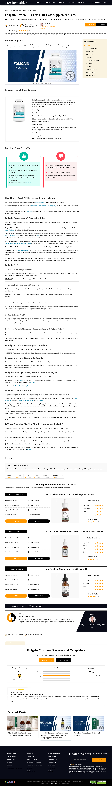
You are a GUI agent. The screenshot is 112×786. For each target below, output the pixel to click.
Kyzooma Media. (54, 783)
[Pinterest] (102, 753)
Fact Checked (11, 25)
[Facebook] (93, 753)
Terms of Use (51, 768)
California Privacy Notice (34, 765)
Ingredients (89, 57)
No (37, 606)
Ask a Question (101, 24)
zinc (38, 235)
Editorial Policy (52, 759)
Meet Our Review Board (35, 634)
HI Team (31, 24)
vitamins (29, 211)
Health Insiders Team (27, 617)
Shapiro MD (30, 400)
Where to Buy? (90, 72)
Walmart (32, 382)
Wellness (9, 762)
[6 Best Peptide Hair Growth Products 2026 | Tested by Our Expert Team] (22, 723)
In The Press (31, 771)
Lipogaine (40, 400)
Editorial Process (32, 759)
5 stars (27, 689)
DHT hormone (39, 202)
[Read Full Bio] (68, 623)
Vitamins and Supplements (14, 768)
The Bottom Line (91, 75)
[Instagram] (99, 753)
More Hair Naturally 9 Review (24, 386)
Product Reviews (11, 753)
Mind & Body (11, 759)
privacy (73, 764)
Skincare (9, 765)
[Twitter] (97, 753)
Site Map (50, 771)
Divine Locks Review (22, 250)
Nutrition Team (52, 756)
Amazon (20, 380)
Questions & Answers (92, 60)
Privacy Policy (52, 765)
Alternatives (89, 63)
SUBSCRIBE (96, 2)
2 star (21, 689)
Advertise (30, 768)
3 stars (23, 689)
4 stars (25, 689)
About (88, 45)
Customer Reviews (90, 24)
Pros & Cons (90, 51)
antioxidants (28, 183)
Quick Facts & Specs (92, 48)
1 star (19, 689)
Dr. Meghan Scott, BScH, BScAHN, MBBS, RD (48, 27)
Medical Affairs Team (54, 753)
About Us (30, 753)
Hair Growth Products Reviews (28, 10)
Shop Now (16, 521)
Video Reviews (57, 643)
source (66, 441)
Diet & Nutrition (11, 756)
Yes (33, 606)
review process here (78, 34)
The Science (89, 54)
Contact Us (30, 756)
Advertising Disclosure (34, 762)
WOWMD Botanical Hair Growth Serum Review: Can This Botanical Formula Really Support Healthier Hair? (54, 735)
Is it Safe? (89, 66)
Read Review (38, 521)
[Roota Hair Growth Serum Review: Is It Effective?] (88, 723)
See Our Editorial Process (15, 634)
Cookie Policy (52, 762)
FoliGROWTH (21, 400)
